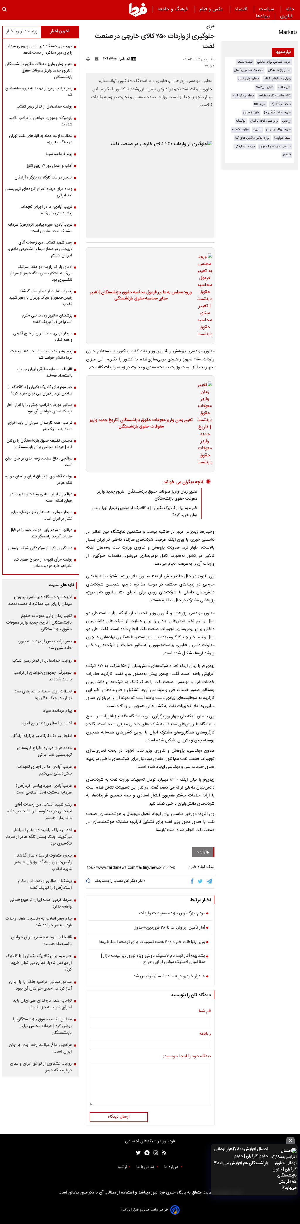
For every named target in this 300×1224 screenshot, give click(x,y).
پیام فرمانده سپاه (59, 154)
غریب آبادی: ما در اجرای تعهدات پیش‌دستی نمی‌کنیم (46, 210)
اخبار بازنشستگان (279, 70)
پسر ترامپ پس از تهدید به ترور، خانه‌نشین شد (38, 91)
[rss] (162, 1153)
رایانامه (205, 1034)
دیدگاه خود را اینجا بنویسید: (187, 1056)
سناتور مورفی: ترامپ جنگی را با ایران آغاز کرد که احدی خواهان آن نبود (39, 408)
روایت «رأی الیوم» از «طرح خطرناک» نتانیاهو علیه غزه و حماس (42, 562)
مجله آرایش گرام (243, 95)
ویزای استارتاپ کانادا (277, 78)
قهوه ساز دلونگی (245, 146)
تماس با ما (145, 1167)
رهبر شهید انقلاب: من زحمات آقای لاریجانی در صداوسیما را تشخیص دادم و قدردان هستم (40, 249)
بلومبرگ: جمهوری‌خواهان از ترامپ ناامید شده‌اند (40, 121)
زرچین (286, 121)
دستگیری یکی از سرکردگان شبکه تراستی (40, 548)
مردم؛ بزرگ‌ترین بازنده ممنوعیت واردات (172, 913)
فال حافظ (284, 87)
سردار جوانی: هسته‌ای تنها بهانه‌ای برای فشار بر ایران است (41, 515)
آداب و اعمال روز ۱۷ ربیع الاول (48, 166)
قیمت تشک (245, 62)
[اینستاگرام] (154, 1153)
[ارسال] (97, 59)
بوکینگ (241, 121)
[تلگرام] (209, 881)
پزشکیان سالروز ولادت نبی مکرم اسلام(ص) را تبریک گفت (47, 318)
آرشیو (122, 1167)
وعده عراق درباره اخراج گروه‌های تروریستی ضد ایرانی (38, 192)
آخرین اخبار (59, 31)
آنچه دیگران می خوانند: (182, 482)
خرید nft (260, 104)
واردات (201, 852)
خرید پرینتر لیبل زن (278, 129)
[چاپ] (89, 59)
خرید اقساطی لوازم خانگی (274, 62)
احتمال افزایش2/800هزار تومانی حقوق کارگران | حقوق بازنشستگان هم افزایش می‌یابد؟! (241, 1156)
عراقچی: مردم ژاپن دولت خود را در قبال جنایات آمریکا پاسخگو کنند (40, 533)
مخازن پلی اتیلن (248, 78)
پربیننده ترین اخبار (21, 31)
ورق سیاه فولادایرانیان (264, 121)
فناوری (287, 16)
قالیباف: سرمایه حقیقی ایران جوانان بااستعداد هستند (44, 372)
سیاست (267, 9)
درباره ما (171, 1167)
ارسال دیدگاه (118, 1116)
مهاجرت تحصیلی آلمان (248, 70)
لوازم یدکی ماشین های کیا (252, 138)
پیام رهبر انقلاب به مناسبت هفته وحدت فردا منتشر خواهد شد (41, 354)
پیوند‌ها (263, 16)
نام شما (205, 1011)
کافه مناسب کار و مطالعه (275, 95)
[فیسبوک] (193, 881)
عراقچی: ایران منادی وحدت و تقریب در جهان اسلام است (41, 497)
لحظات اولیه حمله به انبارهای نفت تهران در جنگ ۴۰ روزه (40, 139)
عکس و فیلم (212, 9)
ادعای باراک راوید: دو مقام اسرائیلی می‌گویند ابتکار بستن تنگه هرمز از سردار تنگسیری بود (41, 273)
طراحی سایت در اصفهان (275, 146)
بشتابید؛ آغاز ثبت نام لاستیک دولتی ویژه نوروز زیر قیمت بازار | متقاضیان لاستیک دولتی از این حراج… (153, 959)
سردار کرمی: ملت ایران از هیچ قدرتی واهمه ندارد (42, 336)
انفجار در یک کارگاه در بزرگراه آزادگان (43, 177)
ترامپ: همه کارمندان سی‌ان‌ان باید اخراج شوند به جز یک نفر (40, 426)
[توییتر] (200, 881)
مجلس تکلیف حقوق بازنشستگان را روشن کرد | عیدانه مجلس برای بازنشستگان (39, 443)
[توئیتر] (137, 1153)
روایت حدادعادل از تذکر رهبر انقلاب (44, 106)
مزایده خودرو (240, 129)
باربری (257, 129)
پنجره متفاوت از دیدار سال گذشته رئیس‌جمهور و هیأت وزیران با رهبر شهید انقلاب (40, 297)
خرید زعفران (251, 112)
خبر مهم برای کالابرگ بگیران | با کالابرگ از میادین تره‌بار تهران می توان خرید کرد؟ (40, 390)
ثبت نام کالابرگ (280, 104)
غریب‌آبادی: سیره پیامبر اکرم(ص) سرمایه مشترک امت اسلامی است (40, 228)
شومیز (287, 154)
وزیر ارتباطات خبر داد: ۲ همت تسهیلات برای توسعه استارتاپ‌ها (152, 942)
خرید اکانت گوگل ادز (277, 112)
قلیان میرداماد (264, 87)
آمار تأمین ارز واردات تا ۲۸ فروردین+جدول (169, 928)
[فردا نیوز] (138, 9)
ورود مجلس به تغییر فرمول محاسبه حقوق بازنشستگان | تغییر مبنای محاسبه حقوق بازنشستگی (141, 296)
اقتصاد (242, 9)
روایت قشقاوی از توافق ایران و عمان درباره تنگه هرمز (38, 479)
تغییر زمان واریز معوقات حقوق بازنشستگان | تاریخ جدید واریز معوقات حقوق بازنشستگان (141, 423)
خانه (290, 9)
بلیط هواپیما (282, 138)
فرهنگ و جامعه (173, 9)
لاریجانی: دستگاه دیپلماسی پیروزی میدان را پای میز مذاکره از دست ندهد (39, 49)
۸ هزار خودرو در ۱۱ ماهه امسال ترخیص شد (169, 976)
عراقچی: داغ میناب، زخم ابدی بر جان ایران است (38, 461)
